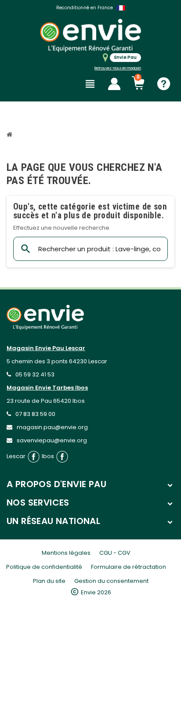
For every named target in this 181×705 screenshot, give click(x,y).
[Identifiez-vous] (114, 84)
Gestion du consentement (111, 581)
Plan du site (49, 581)
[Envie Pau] (90, 35)
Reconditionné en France (84, 7)
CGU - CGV (114, 553)
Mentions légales (66, 553)
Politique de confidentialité (44, 567)
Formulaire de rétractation (128, 567)
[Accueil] (10, 135)
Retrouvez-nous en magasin (117, 68)
